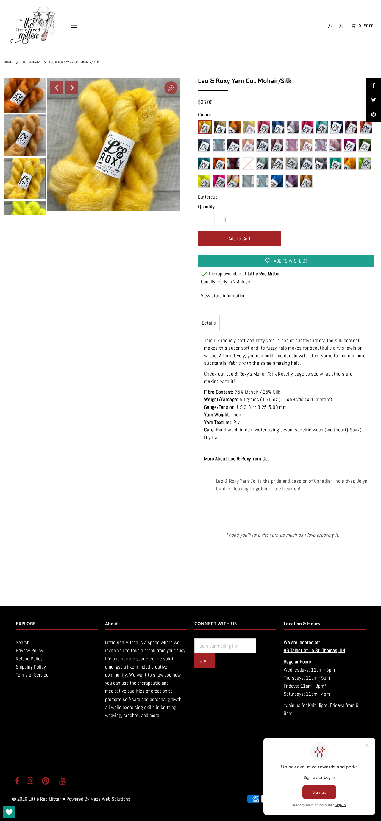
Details (209, 323)
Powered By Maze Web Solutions (98, 799)
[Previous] (56, 87)
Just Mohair (30, 62)
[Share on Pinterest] (373, 115)
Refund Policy (29, 658)
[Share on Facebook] (373, 85)
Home (8, 62)
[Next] (71, 87)
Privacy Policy (29, 650)
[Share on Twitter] (373, 100)
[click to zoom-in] (170, 87)
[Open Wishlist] (9, 812)
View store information (223, 295)
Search (22, 642)
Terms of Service (32, 675)
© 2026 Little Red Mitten (37, 799)
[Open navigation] (74, 25)
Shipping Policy (31, 666)
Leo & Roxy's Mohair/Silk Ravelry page (265, 373)
